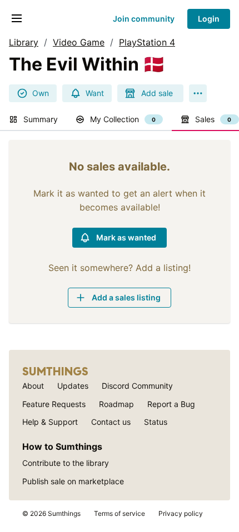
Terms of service (119, 513)
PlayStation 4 (147, 42)
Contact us (111, 421)
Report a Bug (171, 404)
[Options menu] (198, 93)
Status (155, 421)
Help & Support (50, 421)
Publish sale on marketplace (73, 481)
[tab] (33, 120)
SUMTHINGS (55, 371)
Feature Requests (54, 404)
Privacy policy (180, 513)
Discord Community (137, 385)
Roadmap (116, 404)
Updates (72, 385)
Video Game (78, 42)
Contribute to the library (65, 463)
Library (23, 42)
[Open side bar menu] (16, 18)
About (33, 385)
